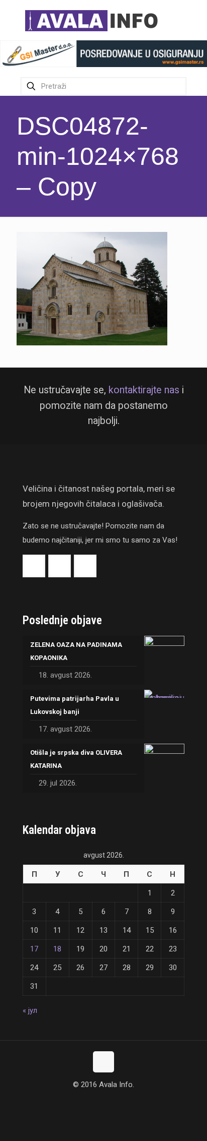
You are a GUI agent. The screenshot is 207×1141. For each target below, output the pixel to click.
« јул (30, 1010)
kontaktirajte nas (144, 390)
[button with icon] (34, 566)
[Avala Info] (95, 20)
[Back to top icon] (103, 1061)
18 (57, 948)
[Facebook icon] (93, 1103)
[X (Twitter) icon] (104, 1103)
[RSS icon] (114, 1103)
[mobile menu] (193, 20)
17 (34, 948)
